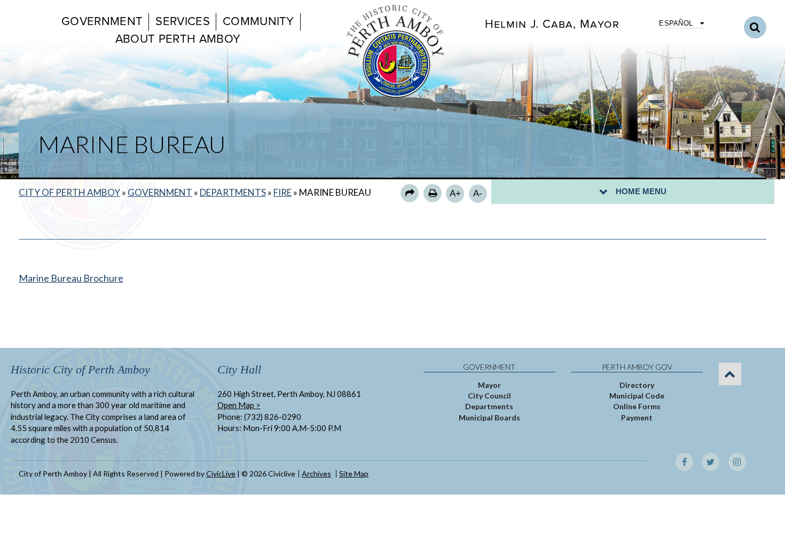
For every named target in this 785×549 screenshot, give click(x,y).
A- (477, 193)
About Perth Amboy (177, 39)
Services (182, 21)
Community (258, 21)
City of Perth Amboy (69, 192)
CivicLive (221, 473)
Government (102, 21)
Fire (282, 192)
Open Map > (239, 405)
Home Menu (641, 191)
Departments (233, 192)
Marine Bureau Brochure (71, 278)
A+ (455, 193)
